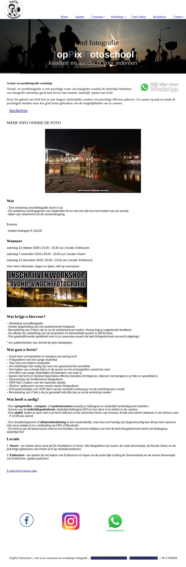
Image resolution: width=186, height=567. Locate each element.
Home (64, 16)
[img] (93, 46)
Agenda (79, 16)
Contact (177, 16)
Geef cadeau (139, 16)
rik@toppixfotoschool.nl (144, 558)
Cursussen (97, 16)
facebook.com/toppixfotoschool (109, 558)
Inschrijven (159, 16)
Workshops (117, 16)
